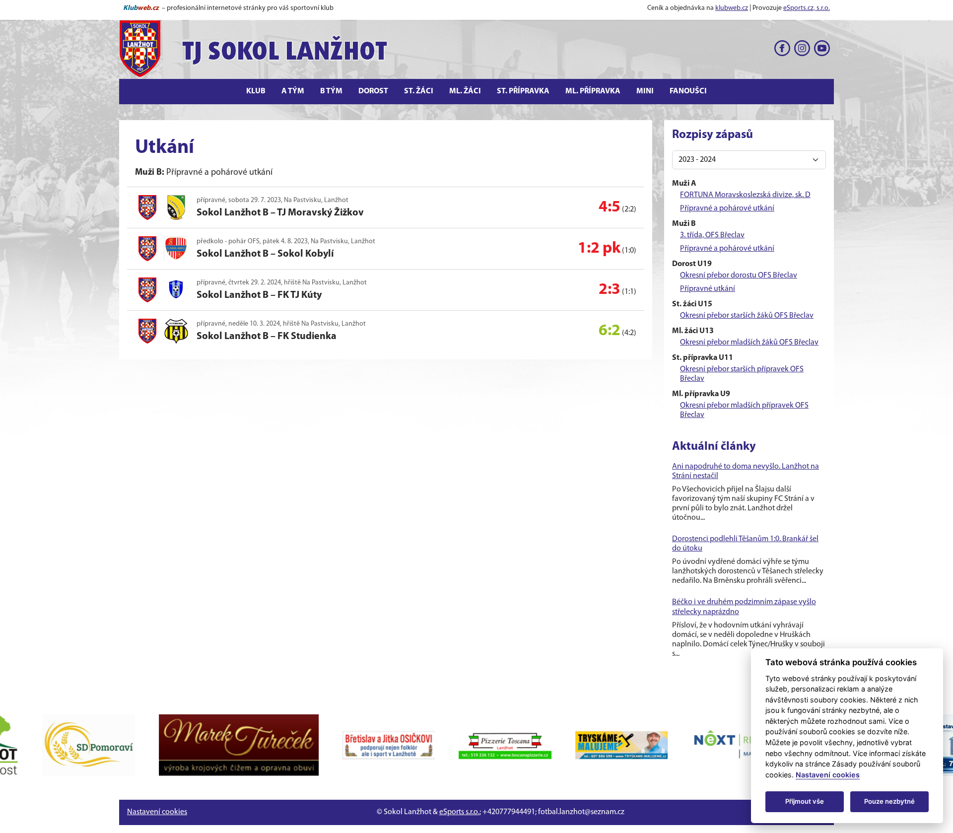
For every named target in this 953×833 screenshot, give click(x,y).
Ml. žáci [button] (465, 91)
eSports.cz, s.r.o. (806, 8)
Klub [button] (256, 91)
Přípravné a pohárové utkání (727, 208)
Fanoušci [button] (688, 91)
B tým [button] (331, 91)
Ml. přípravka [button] (592, 91)
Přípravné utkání (707, 289)
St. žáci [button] (418, 91)
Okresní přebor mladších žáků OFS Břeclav (749, 343)
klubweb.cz (731, 8)
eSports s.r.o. (459, 812)
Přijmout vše (804, 801)
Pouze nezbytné (889, 801)
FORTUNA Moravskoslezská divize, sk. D (745, 195)
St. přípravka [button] (523, 91)
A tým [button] (292, 91)
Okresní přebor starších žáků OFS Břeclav (747, 316)
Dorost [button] (373, 91)
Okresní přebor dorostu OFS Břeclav (738, 275)
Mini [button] (645, 91)
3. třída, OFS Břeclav (712, 235)
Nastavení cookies (157, 812)
